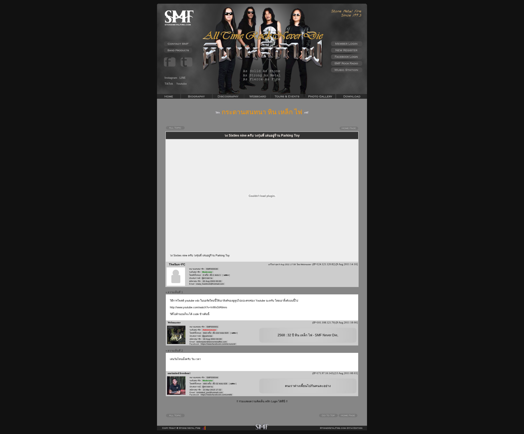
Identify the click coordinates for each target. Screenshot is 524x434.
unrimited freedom (178, 373)
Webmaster (174, 322)
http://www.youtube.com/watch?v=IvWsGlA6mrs (198, 307)
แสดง (226, 275)
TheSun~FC (177, 264)
